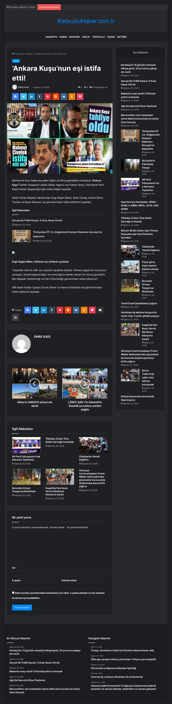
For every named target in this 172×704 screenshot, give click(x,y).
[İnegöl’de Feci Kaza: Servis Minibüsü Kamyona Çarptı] (60, 477)
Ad (14, 567)
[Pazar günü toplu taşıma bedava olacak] (130, 266)
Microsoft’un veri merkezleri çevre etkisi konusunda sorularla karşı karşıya (140, 118)
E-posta (17, 580)
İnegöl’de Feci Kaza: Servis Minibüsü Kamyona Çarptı (57, 491)
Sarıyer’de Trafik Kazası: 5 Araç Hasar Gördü (37, 220)
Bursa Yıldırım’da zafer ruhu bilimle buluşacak (148, 377)
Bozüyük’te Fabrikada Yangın (148, 164)
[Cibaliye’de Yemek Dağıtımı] (93, 445)
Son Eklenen (140, 52)
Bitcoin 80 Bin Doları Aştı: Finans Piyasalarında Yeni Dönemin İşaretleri (139, 234)
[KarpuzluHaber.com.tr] (86, 21)
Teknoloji (98, 36)
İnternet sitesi (69, 580)
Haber (63, 36)
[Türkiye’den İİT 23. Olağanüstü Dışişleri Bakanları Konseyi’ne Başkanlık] (21, 236)
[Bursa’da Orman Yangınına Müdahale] (26, 477)
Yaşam (111, 36)
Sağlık (86, 36)
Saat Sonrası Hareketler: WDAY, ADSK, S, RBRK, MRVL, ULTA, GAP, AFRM (140, 205)
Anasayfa (51, 36)
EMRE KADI (23, 87)
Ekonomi (74, 36)
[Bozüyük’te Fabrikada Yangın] (130, 165)
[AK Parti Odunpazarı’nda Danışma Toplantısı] (26, 445)
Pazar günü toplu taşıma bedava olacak (150, 265)
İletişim (121, 36)
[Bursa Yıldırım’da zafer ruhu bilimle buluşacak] (130, 375)
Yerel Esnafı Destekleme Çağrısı (139, 303)
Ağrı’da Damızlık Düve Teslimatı (139, 106)
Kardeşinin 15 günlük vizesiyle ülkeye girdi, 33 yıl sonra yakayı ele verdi (139, 68)
